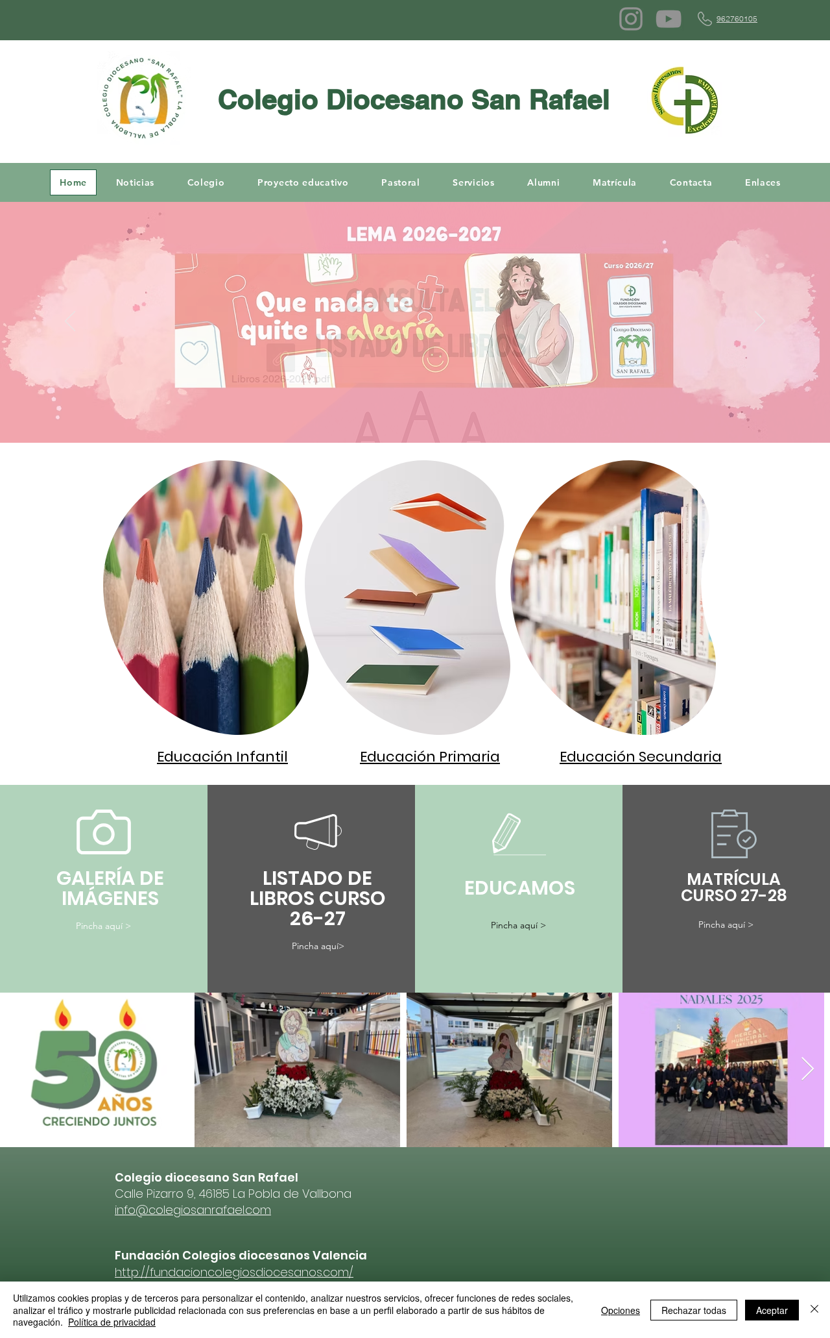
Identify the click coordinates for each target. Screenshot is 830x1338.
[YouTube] (668, 18)
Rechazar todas (693, 1310)
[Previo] (70, 322)
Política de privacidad (112, 1321)
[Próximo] (760, 322)
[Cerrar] (814, 1310)
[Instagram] (630, 18)
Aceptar (772, 1310)
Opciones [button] (620, 1310)
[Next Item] (807, 1069)
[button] (205, 182)
